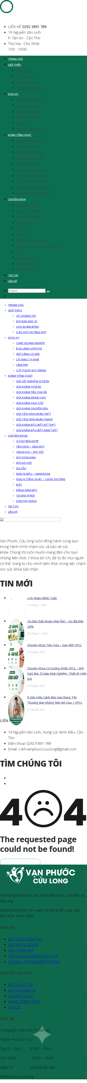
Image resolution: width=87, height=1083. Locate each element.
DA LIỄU (20, 234)
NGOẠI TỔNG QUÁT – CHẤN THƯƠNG (38, 246)
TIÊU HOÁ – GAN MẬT (28, 211)
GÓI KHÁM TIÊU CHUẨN (30, 152)
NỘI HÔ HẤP (23, 228)
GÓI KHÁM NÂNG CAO (29, 158)
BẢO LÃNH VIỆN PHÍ (27, 105)
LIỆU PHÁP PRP (21, 950)
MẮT (18, 252)
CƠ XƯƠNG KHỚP (27, 205)
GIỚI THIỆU (14, 65)
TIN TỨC (13, 275)
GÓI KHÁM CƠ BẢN (27, 146)
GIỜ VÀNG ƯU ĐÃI (27, 111)
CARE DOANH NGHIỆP (29, 100)
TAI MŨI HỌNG (24, 263)
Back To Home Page (20, 862)
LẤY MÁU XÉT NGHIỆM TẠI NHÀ (34, 961)
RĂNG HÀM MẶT (25, 258)
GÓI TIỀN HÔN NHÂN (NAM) (32, 182)
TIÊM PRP (21, 123)
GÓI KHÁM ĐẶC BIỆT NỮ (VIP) (33, 187)
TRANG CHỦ (15, 59)
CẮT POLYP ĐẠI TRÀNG (29, 129)
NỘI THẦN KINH (25, 222)
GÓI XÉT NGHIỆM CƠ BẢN (31, 141)
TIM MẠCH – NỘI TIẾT (28, 217)
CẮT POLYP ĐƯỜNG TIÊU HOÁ (33, 956)
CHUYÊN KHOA (17, 199)
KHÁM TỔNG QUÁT (19, 135)
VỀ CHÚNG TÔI (25, 70)
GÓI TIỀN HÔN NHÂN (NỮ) (31, 176)
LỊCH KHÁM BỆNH (26, 82)
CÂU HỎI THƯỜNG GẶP (30, 88)
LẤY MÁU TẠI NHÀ (26, 117)
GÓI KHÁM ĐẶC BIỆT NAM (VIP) (34, 193)
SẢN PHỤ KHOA (25, 269)
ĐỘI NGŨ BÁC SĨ (25, 76)
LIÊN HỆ (12, 281)
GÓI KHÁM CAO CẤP (28, 164)
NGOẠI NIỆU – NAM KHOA (31, 240)
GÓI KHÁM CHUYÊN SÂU (30, 170)
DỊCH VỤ (13, 94)
